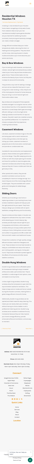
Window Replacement (9, 22)
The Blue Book (11, 393)
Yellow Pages (27, 378)
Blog (17, 412)
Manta (27, 385)
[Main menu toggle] (30, 4)
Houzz (11, 388)
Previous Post (6, 328)
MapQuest (27, 383)
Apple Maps (11, 380)
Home (17, 407)
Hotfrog (27, 393)
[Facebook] (12, 399)
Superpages (27, 380)
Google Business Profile (11, 378)
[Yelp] (19, 399)
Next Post (29, 328)
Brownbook (27, 395)
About (17, 414)
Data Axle (11, 385)
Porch (11, 390)
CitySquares (27, 390)
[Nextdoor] (21, 399)
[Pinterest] (17, 399)
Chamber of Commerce (11, 383)
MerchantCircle (27, 388)
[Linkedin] (14, 399)
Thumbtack (11, 395)
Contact (17, 417)
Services (17, 409)
